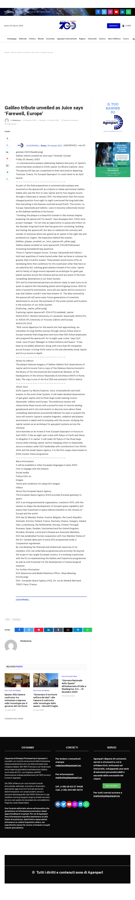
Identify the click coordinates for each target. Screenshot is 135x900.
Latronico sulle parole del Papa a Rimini (34, 12)
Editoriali (22, 39)
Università (92, 39)
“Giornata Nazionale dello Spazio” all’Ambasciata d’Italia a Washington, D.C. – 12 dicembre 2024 (74, 686)
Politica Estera (69, 676)
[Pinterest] (7, 158)
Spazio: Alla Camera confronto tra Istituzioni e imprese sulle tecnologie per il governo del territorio (16, 700)
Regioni (82, 39)
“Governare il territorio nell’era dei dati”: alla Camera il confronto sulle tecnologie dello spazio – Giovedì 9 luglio (45, 700)
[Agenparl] (67, 26)
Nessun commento (71, 120)
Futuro (126, 39)
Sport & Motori (114, 39)
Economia (50, 39)
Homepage (11, 39)
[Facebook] (7, 138)
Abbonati (113, 26)
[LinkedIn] (7, 152)
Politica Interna (13, 691)
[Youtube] (69, 804)
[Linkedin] (80, 804)
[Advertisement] (67, 76)
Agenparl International (67, 39)
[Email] (7, 165)
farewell (16, 619)
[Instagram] (75, 804)
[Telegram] (7, 172)
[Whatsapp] (86, 804)
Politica (32, 39)
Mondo (41, 39)
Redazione (17, 120)
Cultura (102, 39)
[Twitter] (7, 145)
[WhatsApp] (7, 179)
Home (7, 52)
